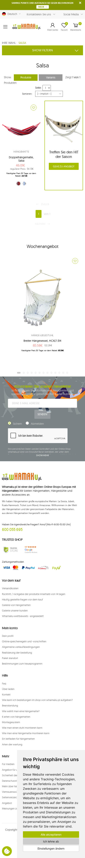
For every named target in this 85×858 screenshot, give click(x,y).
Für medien (8, 764)
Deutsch (11, 14)
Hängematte (21, 151)
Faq (4, 683)
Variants (50, 77)
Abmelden (37, 423)
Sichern (17, 423)
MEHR (41, 7)
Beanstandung (10, 705)
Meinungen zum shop (14, 808)
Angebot (7, 803)
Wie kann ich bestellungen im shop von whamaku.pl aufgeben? (37, 699)
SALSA (22, 43)
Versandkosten (10, 588)
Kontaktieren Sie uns (39, 14)
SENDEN (42, 414)
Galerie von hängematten (16, 605)
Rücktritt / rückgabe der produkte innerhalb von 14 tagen (33, 594)
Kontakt (6, 694)
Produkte (25, 77)
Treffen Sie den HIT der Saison (63, 154)
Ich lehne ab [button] (51, 841)
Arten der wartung (12, 744)
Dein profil (7, 635)
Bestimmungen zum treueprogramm (22, 663)
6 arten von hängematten (16, 716)
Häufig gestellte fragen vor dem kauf (22, 599)
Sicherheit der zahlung (14, 775)
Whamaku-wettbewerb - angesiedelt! (23, 616)
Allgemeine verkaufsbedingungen (21, 646)
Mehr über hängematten (15, 786)
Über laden (8, 688)
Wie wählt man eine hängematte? (21, 711)
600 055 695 (12, 529)
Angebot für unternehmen (16, 769)
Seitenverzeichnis (11, 797)
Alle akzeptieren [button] (51, 834)
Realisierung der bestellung (17, 652)
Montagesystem (11, 722)
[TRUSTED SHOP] (10, 549)
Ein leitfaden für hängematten (18, 738)
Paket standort (10, 658)
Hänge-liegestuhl (42, 335)
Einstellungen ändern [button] (51, 848)
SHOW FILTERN (42, 50)
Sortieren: (27, 93)
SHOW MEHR (42, 455)
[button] (52, 26)
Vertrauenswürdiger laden (16, 791)
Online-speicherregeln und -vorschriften (24, 641)
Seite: (38, 87)
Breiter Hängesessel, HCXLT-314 (42, 340)
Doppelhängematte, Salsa (21, 159)
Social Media (71, 14)
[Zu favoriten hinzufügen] (34, 107)
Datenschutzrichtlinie (13, 780)
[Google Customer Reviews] (32, 549)
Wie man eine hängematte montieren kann (25, 733)
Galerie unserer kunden (15, 610)
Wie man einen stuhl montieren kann (22, 727)
